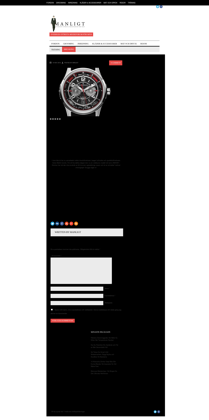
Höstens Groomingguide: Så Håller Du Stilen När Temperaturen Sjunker (104, 339)
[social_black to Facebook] (62, 225)
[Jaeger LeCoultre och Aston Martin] (83, 115)
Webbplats (108, 303)
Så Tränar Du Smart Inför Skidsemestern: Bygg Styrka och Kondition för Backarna (102, 354)
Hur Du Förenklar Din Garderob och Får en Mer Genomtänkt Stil (104, 346)
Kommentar (57, 255)
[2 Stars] (53, 119)
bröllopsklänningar (78, 411)
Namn (107, 288)
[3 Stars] (55, 119)
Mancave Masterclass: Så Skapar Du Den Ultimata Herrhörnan (104, 372)
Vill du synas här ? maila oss (61, 411)
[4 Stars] (58, 119)
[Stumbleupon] (67, 225)
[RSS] (76, 225)
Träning (131, 2)
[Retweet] (52, 225)
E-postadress (109, 295)
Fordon (50, 2)
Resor (123, 2)
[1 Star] (51, 119)
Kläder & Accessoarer (90, 2)
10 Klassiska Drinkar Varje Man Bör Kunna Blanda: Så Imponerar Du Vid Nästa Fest (103, 363)
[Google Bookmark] (71, 225)
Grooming (61, 2)
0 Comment (116, 63)
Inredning (73, 2)
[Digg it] (57, 225)
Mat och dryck (110, 2)
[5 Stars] (60, 119)
